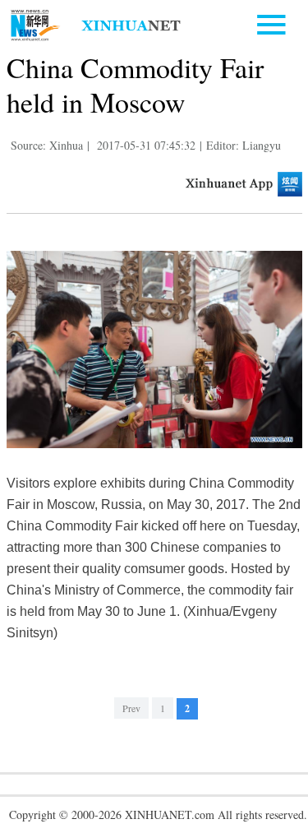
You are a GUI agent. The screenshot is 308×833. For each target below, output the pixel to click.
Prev (131, 708)
